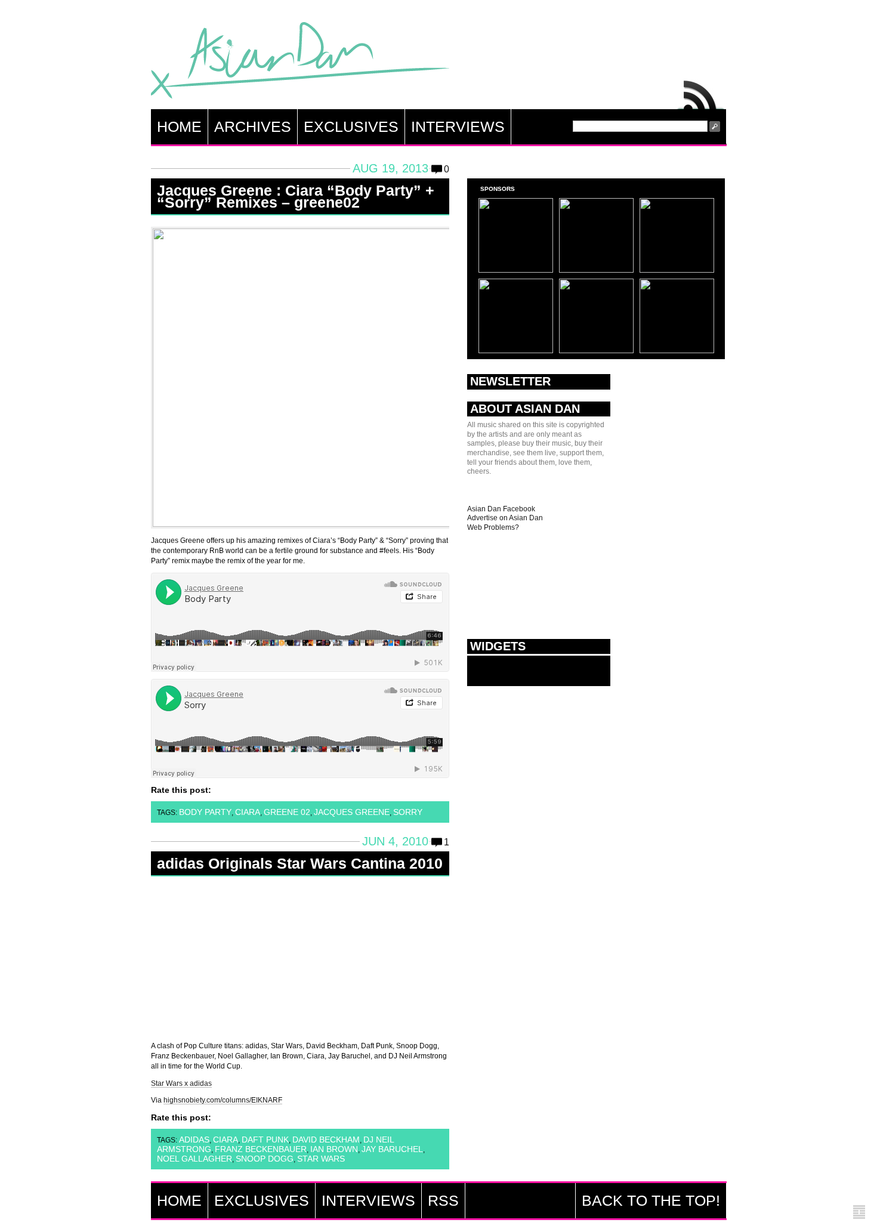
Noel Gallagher (194, 1158)
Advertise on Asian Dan (505, 518)
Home (179, 126)
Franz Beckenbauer (261, 1149)
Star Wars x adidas (181, 1083)
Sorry (407, 812)
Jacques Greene (352, 812)
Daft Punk (265, 1139)
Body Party (205, 812)
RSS (701, 92)
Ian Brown (334, 1149)
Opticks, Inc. (859, 1212)
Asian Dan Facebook (501, 509)
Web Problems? (493, 527)
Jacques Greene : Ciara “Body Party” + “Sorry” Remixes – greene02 (295, 196)
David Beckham (326, 1139)
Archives (252, 126)
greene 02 (287, 812)
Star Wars (321, 1158)
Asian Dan (300, 63)
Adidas (194, 1139)
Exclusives (351, 126)
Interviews (458, 126)
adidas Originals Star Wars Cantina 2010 (300, 863)
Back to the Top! (651, 1200)
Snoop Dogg (265, 1158)
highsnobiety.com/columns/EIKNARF (222, 1100)
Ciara (247, 812)
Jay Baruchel (392, 1149)
